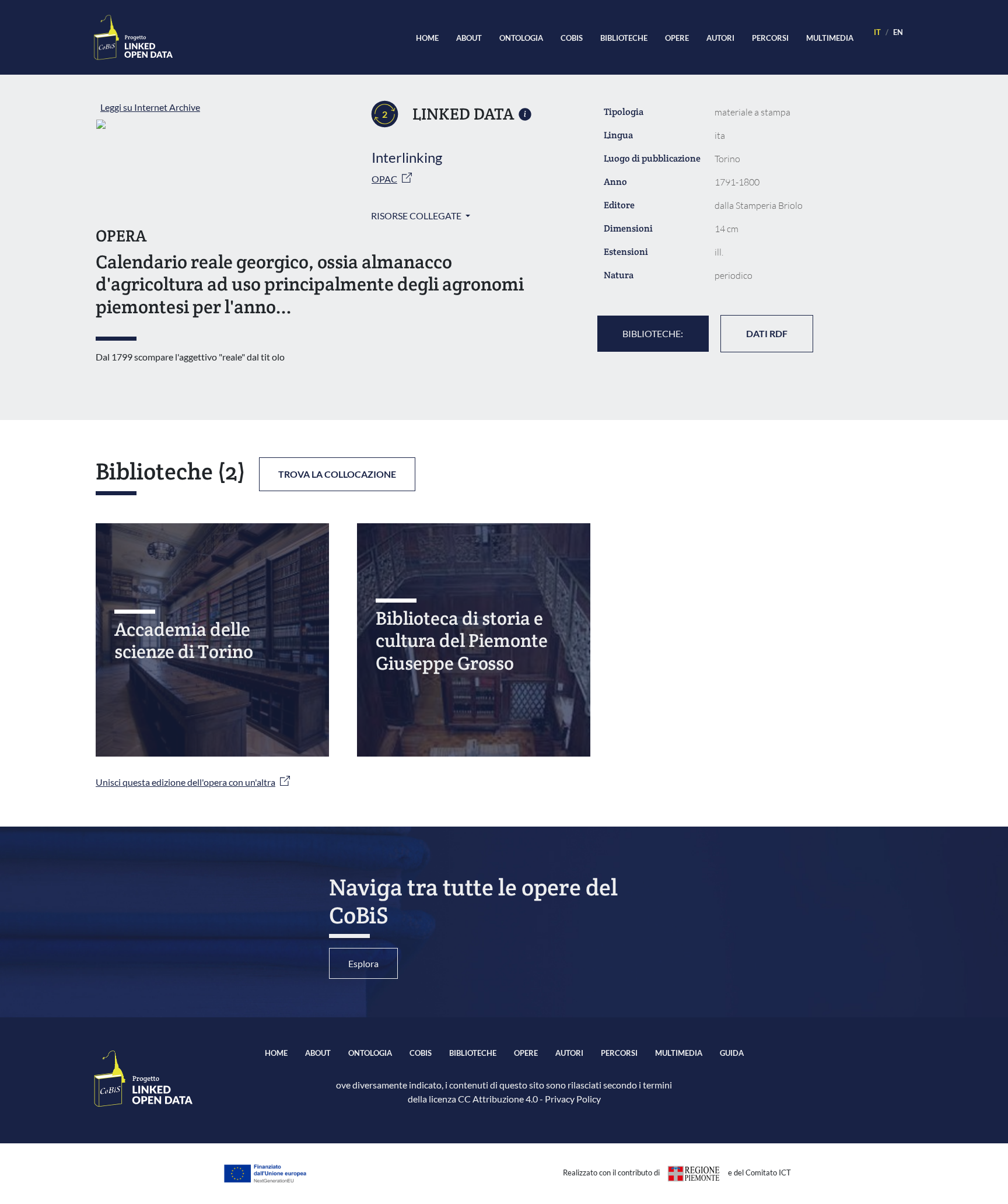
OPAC (384, 178)
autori (720, 38)
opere (677, 38)
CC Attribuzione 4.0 (498, 1098)
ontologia (521, 38)
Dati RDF (767, 333)
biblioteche (624, 38)
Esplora (363, 963)
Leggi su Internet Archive (150, 107)
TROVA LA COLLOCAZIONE (337, 474)
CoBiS (572, 38)
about (469, 38)
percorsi (770, 38)
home (427, 38)
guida (732, 1053)
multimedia (829, 38)
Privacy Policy (573, 1098)
